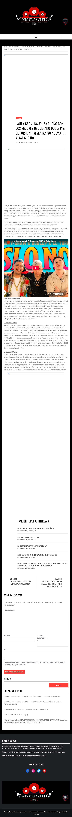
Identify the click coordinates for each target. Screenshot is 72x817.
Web (5, 649)
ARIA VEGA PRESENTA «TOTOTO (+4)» (28, 537)
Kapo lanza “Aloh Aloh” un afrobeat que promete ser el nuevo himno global (51, 583)
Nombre (7, 635)
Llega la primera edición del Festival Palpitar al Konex (20, 581)
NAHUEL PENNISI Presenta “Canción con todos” (32, 546)
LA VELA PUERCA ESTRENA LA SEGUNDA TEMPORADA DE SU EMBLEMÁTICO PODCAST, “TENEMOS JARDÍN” (32, 703)
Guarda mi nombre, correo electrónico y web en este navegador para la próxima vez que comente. (35, 663)
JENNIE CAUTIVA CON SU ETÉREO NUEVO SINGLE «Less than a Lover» (37, 555)
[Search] (66, 37)
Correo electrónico (41, 638)
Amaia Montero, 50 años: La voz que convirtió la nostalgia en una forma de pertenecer (32, 696)
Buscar (7, 679)
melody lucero (23, 143)
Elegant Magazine (57, 812)
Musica (19, 118)
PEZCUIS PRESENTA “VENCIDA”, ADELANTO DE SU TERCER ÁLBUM (35, 528)
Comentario (9, 610)
